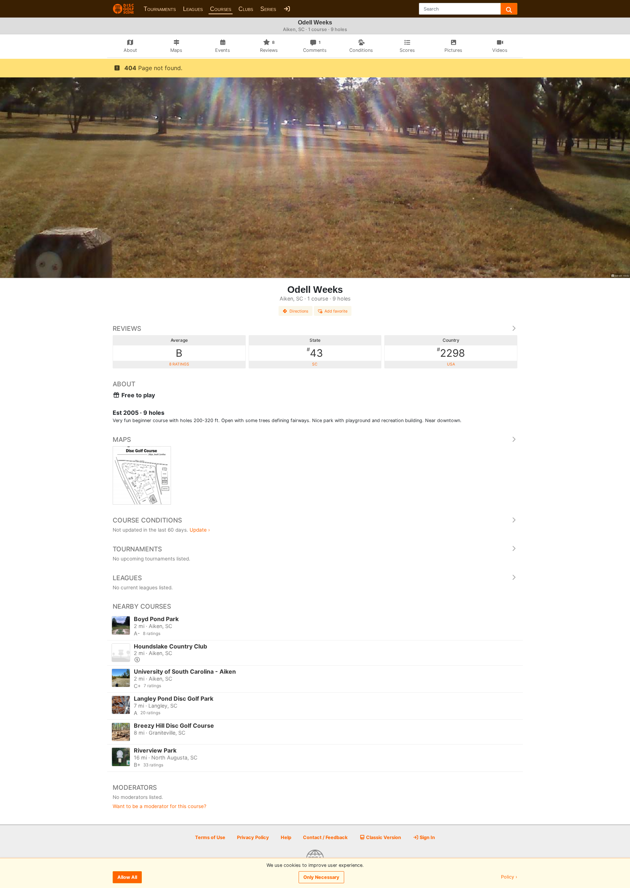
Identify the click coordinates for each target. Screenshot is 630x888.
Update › (200, 530)
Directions (298, 311)
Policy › (509, 877)
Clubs (245, 9)
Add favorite (335, 311)
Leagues (193, 9)
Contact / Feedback (325, 837)
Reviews (127, 328)
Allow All (127, 877)
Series (268, 9)
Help (286, 837)
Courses (220, 9)
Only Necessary (321, 877)
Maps (122, 439)
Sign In (427, 837)
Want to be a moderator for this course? (159, 806)
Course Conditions (147, 520)
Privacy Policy (253, 837)
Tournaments (160, 9)
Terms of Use (210, 837)
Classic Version (383, 837)
